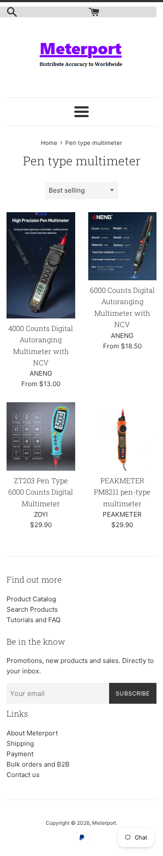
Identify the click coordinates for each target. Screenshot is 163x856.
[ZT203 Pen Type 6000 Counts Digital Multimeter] (41, 436)
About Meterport (32, 733)
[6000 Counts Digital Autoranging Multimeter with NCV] (122, 246)
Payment (20, 754)
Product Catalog (31, 599)
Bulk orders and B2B (38, 764)
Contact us (23, 775)
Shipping (20, 743)
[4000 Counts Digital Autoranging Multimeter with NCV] (41, 265)
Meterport (104, 823)
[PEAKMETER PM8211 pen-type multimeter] (122, 436)
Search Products (32, 609)
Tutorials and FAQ (33, 620)
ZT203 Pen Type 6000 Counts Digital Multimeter (40, 492)
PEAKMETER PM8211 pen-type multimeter (122, 492)
